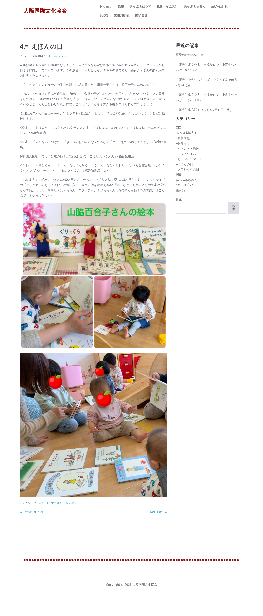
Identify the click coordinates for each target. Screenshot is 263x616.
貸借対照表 (121, 15)
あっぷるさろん (194, 6)
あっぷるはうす (140, 6)
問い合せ (141, 15)
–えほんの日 (184, 164)
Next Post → (158, 511)
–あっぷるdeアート (189, 159)
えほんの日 (70, 502)
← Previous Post (31, 511)
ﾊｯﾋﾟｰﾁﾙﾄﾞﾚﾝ (219, 6)
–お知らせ (183, 143)
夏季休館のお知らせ (190, 54)
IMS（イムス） (167, 6)
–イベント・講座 (187, 148)
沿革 (121, 6)
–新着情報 (183, 138)
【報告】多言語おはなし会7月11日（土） (204, 110)
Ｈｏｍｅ (106, 6)
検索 (179, 199)
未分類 (180, 190)
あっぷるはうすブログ (48, 502)
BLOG (104, 15)
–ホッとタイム (186, 153)
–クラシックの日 (187, 169)
